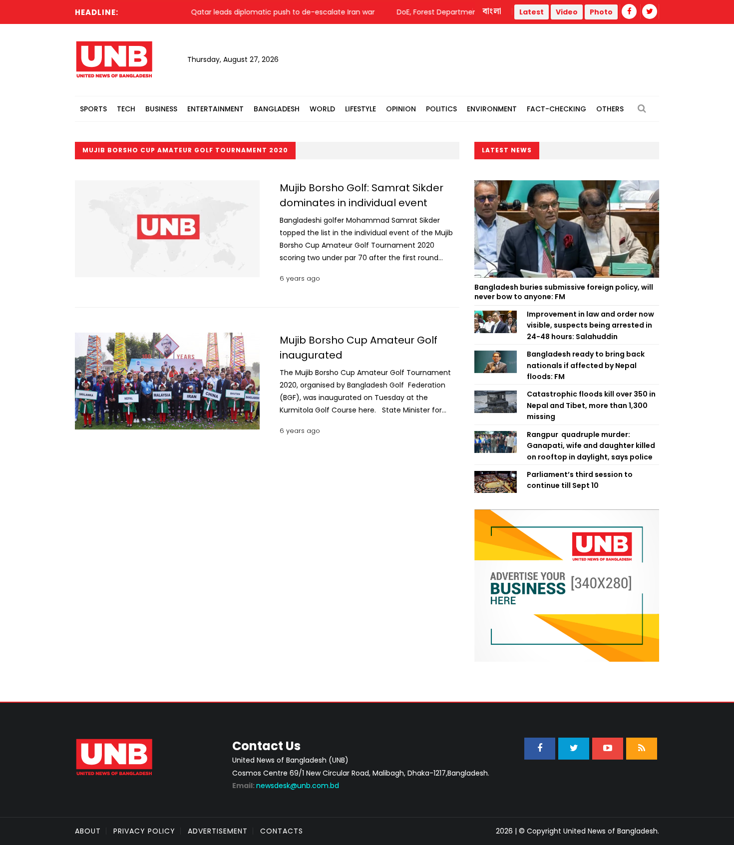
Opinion (401, 109)
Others (610, 109)
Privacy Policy (144, 831)
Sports (93, 109)
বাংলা (492, 11)
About (88, 831)
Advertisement (218, 831)
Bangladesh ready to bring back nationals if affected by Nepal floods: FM (586, 365)
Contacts (281, 831)
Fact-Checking (556, 109)
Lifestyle (360, 109)
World (322, 109)
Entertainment (215, 109)
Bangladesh (277, 109)
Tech (126, 109)
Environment (492, 109)
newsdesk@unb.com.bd (285, 786)
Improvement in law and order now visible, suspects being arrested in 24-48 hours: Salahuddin (590, 325)
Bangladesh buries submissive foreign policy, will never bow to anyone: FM (563, 292)
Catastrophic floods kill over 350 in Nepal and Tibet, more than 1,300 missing (591, 405)
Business (161, 109)
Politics (441, 109)
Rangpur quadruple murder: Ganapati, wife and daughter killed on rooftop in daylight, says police (591, 445)
